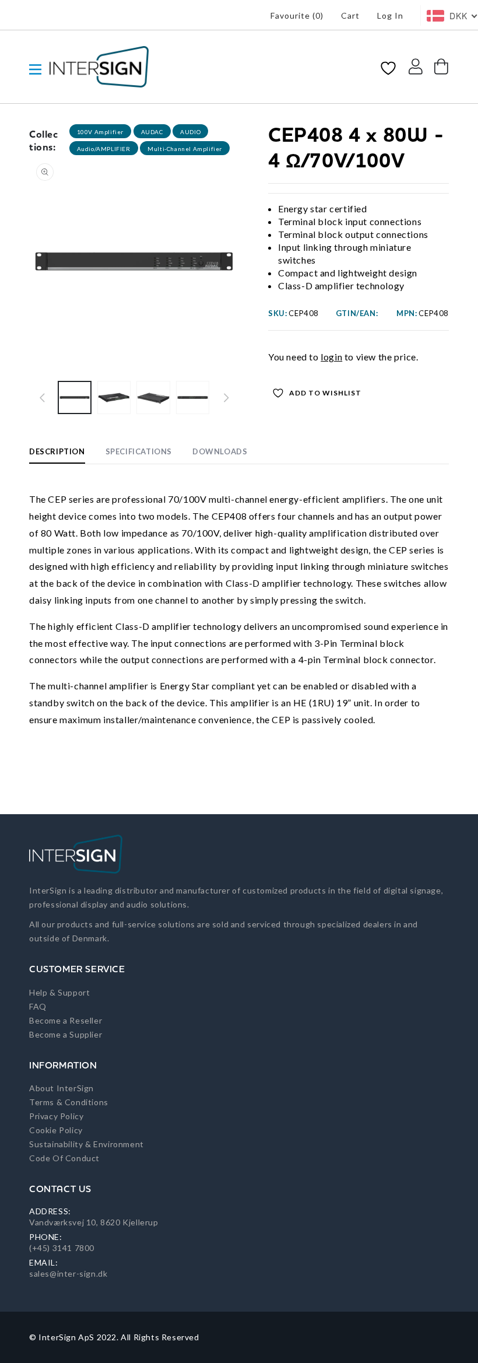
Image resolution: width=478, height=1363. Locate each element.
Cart (350, 15)
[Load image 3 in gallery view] (153, 398)
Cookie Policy (56, 1130)
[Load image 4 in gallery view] (193, 398)
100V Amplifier (100, 131)
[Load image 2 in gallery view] (114, 398)
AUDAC (152, 131)
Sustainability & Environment (86, 1144)
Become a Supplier (65, 1034)
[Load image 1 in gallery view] (75, 398)
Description (57, 451)
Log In (390, 15)
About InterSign (61, 1088)
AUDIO (190, 131)
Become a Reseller (65, 1020)
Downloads (219, 451)
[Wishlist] (388, 67)
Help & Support (59, 992)
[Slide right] (226, 398)
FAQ (38, 1006)
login (331, 356)
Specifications (139, 451)
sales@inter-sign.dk (68, 1273)
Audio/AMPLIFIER (104, 148)
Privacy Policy (56, 1116)
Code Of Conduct (64, 1158)
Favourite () (297, 15)
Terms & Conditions (68, 1102)
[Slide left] (42, 398)
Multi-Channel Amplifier (184, 148)
